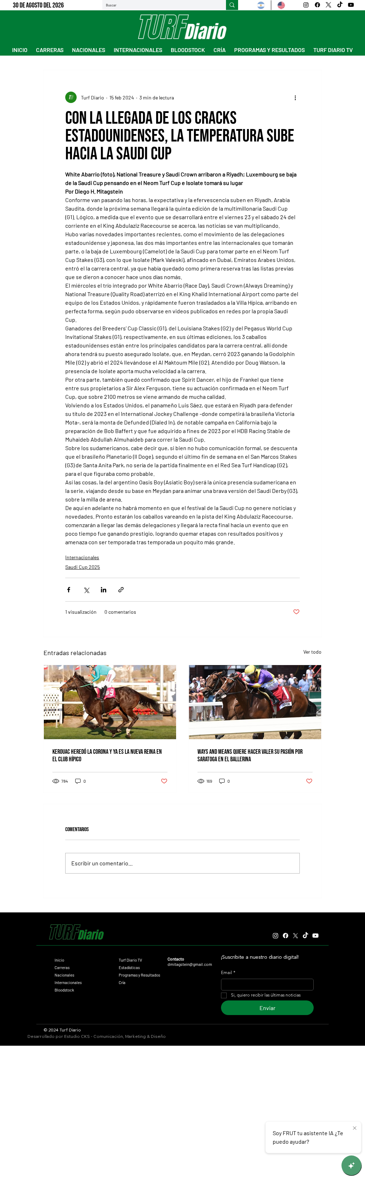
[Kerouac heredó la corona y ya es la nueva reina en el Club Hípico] (110, 702)
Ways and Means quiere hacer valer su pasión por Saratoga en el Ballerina (250, 755)
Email (228, 973)
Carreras (62, 967)
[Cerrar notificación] (355, 1128)
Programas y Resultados (139, 975)
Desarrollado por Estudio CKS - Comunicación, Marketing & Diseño (96, 1036)
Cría (122, 982)
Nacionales (64, 975)
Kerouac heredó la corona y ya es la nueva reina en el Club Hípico (107, 755)
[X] (328, 4)
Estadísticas (129, 967)
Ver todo (312, 652)
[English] (281, 5)
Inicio (59, 960)
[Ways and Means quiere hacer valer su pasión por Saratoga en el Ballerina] (255, 702)
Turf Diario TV (130, 960)
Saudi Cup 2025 (82, 567)
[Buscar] (232, 5)
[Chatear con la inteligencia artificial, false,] (351, 1165)
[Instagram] (306, 4)
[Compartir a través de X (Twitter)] (86, 589)
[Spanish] (261, 5)
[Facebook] (317, 4)
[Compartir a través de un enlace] (121, 589)
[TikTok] (339, 4)
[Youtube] (351, 4)
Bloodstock (64, 990)
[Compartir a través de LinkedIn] (103, 589)
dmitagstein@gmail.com (190, 964)
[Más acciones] (295, 97)
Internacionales (82, 557)
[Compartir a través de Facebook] (68, 589)
